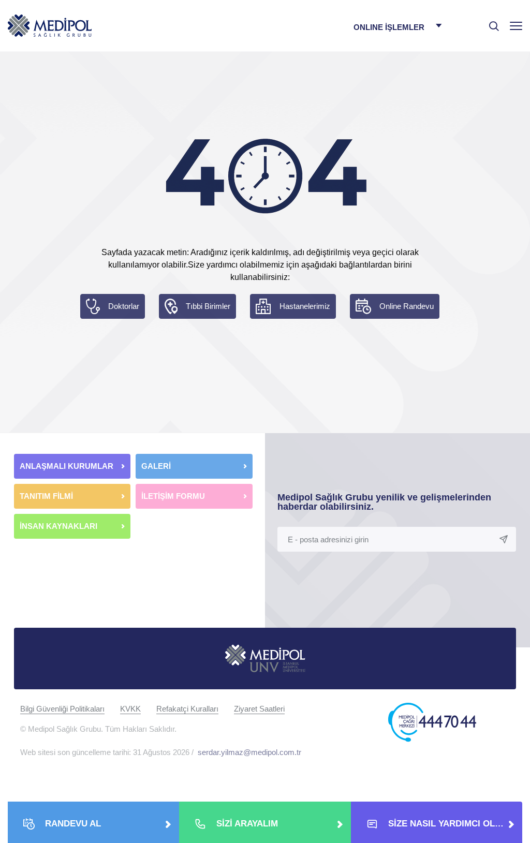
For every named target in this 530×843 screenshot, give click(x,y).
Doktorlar (123, 306)
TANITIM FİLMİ (46, 496)
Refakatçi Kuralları (187, 708)
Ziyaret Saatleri (259, 708)
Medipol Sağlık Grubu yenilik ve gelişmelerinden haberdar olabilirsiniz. (384, 502)
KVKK (130, 708)
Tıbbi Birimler (208, 306)
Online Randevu (406, 306)
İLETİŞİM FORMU (173, 496)
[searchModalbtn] (490, 22)
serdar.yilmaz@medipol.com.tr (249, 752)
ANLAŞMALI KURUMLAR (66, 466)
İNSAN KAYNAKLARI (59, 526)
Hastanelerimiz (304, 306)
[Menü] (516, 25)
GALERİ (156, 466)
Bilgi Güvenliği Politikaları (62, 708)
